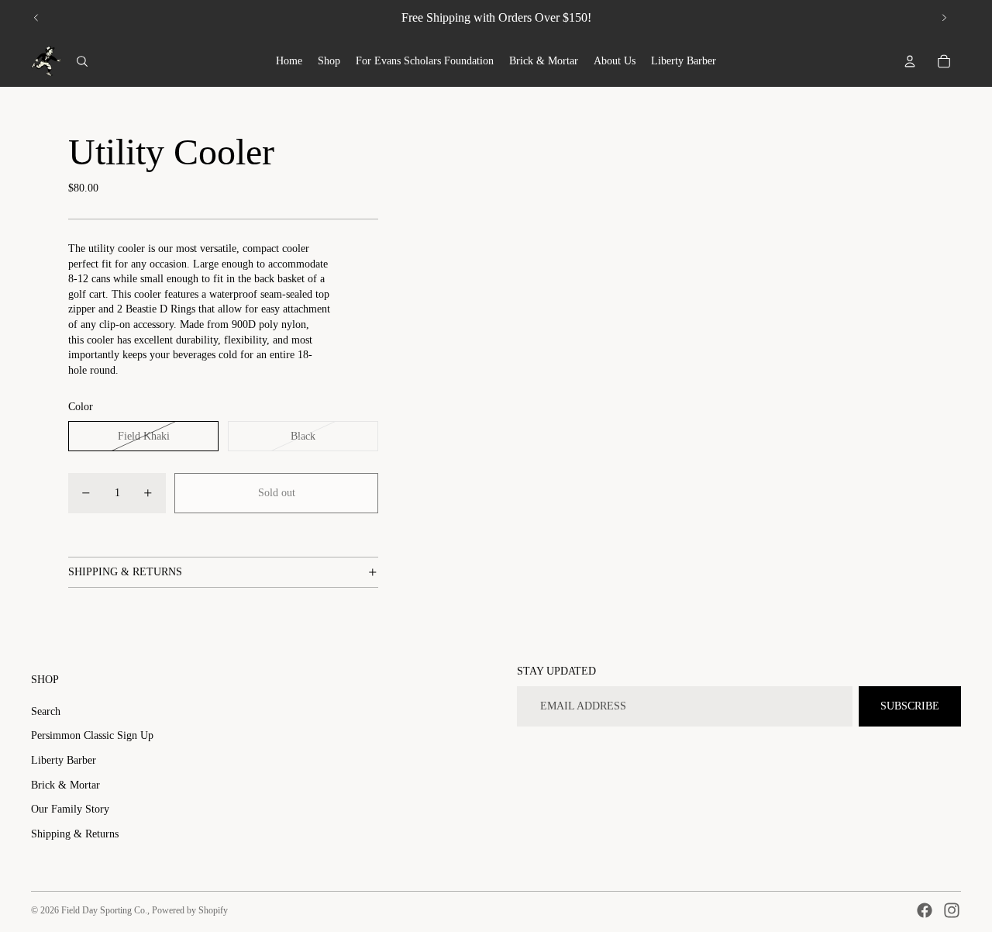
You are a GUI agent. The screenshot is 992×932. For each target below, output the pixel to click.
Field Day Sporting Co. (104, 910)
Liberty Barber (63, 760)
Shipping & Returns (75, 834)
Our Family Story (70, 809)
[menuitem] (289, 61)
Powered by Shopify (190, 910)
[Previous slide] (36, 18)
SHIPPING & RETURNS (125, 572)
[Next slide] (944, 18)
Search (45, 711)
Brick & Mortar (65, 785)
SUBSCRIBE (909, 706)
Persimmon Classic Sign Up (92, 735)
